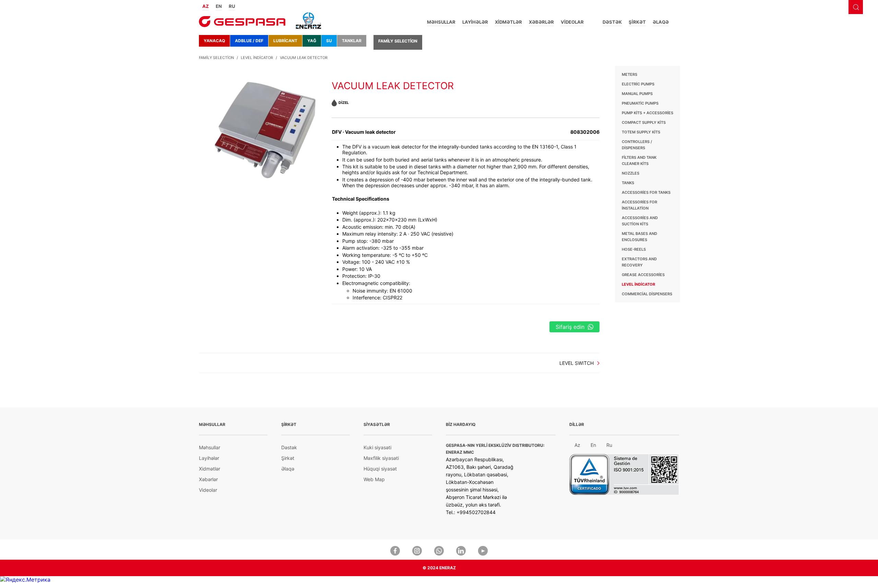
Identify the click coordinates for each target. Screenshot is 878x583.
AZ (205, 6)
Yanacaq (214, 40)
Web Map (374, 479)
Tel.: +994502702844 (471, 512)
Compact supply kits (644, 122)
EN (219, 6)
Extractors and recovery (639, 262)
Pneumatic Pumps (640, 103)
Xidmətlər (508, 22)
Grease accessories (643, 274)
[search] (856, 7)
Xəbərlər (541, 22)
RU (232, 6)
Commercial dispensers (647, 294)
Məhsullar (441, 22)
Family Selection (397, 41)
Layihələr (475, 22)
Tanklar (351, 40)
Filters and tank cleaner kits (639, 160)
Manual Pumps (637, 93)
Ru (609, 445)
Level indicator (257, 57)
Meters (629, 74)
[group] (265, 122)
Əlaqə (661, 22)
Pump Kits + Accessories (647, 112)
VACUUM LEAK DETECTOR (304, 57)
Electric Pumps (638, 84)
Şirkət (637, 22)
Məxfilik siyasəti (381, 458)
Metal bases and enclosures (639, 236)
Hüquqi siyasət (380, 469)
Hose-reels (634, 249)
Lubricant (285, 40)
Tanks (628, 182)
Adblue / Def (249, 40)
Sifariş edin (570, 326)
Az (577, 445)
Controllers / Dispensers (637, 144)
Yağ (311, 40)
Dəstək (612, 22)
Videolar (572, 22)
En (593, 445)
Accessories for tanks (646, 192)
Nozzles (630, 173)
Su (329, 40)
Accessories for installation (639, 205)
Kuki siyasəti (377, 447)
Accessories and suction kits (640, 220)
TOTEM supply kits (641, 132)
